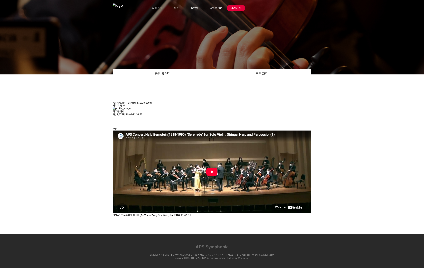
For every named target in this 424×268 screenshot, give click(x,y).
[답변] (114, 125)
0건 (114, 114)
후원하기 (236, 8)
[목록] (114, 119)
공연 (175, 8)
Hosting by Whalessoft (238, 258)
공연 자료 (262, 73)
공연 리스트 (162, 73)
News (194, 8)
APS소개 (157, 8)
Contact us (215, 8)
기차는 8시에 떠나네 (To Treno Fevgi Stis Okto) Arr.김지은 (149, 215)
